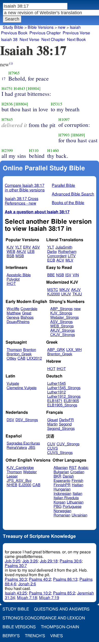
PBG (57, 507)
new (77, 309)
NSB (60, 275)
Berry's (11, 636)
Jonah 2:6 (27, 584)
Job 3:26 (30, 561)
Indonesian (62, 494)
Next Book (76, 40)
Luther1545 (56, 384)
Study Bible (13, 27)
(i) (11, 63)
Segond (65, 424)
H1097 (64, 119)
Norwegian (62, 511)
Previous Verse (76, 33)
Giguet (52, 420)
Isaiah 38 (9, 40)
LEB (31, 252)
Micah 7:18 (27, 598)
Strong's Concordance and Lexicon (44, 618)
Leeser (12, 476)
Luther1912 (56, 392)
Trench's (35, 636)
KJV (10, 247)
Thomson (14, 350)
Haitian (77, 485)
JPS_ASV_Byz (19, 481)
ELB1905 (71, 401)
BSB (10, 256)
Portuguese (72, 507)
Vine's (56, 636)
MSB (19, 256)
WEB (11, 252)
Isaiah (75, 27)
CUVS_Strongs (60, 453)
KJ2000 (53, 294)
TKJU (77, 294)
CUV (51, 444)
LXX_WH (74, 350)
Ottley (11, 358)
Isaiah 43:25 (16, 593)
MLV (69, 260)
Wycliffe (13, 309)
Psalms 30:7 (16, 566)
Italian (77, 494)
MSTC (52, 290)
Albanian (61, 468)
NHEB (12, 485)
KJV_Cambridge (20, 468)
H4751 (7, 88)
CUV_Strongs (68, 444)
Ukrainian (79, 515)
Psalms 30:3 (16, 579)
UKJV (66, 294)
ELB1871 (54, 401)
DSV (10, 420)
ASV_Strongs (61, 322)
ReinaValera (17, 448)
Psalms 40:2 (40, 579)
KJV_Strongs (61, 313)
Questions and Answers (62, 609)
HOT (51, 369)
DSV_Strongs (26, 420)
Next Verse (29, 40)
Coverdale (29, 309)
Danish (68, 476)
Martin (52, 424)
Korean (59, 502)
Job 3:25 (12, 561)
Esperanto (62, 481)
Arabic (83, 468)
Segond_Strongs (61, 429)
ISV (68, 275)
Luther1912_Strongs (63, 397)
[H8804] (33, 88)
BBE (51, 275)
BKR (57, 476)
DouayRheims (18, 322)
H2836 (7, 104)
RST (73, 468)
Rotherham (67, 252)
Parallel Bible (63, 186)
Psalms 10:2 (40, 593)
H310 (33, 150)
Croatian (77, 472)
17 (4, 78)
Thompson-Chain (60, 627)
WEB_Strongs (62, 326)
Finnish (77, 481)
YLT (18, 247)
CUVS (52, 448)
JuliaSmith (63, 247)
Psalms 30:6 (71, 561)
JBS (31, 448)
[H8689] (78, 135)
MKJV (64, 290)
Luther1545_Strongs (63, 388)
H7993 (64, 135)
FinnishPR (62, 485)
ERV (27, 247)
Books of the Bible (68, 203)
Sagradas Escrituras (23, 443)
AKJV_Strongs (62, 330)
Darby (52, 252)
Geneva (13, 317)
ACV (60, 260)
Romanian (62, 515)
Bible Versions (41, 27)
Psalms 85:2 (64, 593)
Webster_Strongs (64, 317)
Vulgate (13, 384)
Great (26, 313)
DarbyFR (66, 420)
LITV (72, 256)
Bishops (27, 317)
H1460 (53, 150)
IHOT (11, 284)
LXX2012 (34, 358)
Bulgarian (61, 472)
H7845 (7, 119)
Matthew (14, 313)
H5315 (56, 104)
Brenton (29, 350)
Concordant (57, 256)
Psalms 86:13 (65, 579)
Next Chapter (53, 40)
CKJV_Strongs (62, 335)
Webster (30, 472)
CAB (21, 358)
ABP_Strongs (61, 309)
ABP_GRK (56, 350)
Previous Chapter (45, 33)
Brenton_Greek (19, 354)
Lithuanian (75, 502)
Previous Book (14, 33)
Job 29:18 (49, 561)
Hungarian (62, 489)
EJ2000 (25, 485)
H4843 (19, 88)
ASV (36, 247)
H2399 (7, 150)
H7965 (14, 73)
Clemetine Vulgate (22, 388)
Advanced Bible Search (73, 194)
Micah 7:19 (49, 598)
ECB (51, 260)
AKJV (21, 252)
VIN (76, 275)
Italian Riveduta (66, 498)
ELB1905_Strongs (62, 405)
